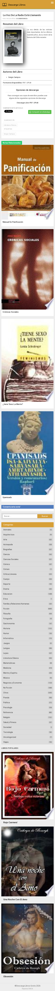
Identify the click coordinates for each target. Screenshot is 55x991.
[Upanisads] (27, 453)
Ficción (6, 609)
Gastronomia (9, 623)
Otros (5, 693)
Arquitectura (8, 535)
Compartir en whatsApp (41, 112)
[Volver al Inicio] (14, 5)
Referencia (8, 712)
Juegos (6, 643)
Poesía (6, 698)
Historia (6, 628)
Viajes (6, 742)
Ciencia (6, 554)
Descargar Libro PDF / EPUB (27, 103)
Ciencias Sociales (10, 559)
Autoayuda (8, 544)
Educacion (7, 594)
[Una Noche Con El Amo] (27, 897)
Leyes (5, 653)
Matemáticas (9, 663)
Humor (6, 633)
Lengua (6, 648)
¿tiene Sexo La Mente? (13, 404)
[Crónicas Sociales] (27, 269)
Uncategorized (9, 737)
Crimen (6, 569)
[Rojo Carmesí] (27, 820)
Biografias (7, 549)
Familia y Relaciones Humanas (16, 604)
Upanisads (7, 497)
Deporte (6, 584)
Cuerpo (6, 579)
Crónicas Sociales (11, 312)
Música (6, 678)
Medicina (7, 668)
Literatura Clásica (10, 125)
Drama (6, 589)
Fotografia (7, 619)
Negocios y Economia (12, 683)
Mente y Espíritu (10, 673)
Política (6, 702)
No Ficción (7, 688)
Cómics (6, 564)
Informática (8, 638)
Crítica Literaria (9, 574)
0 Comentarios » (22, 18)
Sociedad (7, 727)
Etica (5, 599)
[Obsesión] (27, 974)
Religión (6, 717)
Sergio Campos (14, 77)
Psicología (7, 707)
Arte (5, 539)
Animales (7, 530)
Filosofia (6, 614)
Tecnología (8, 732)
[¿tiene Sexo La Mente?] (27, 360)
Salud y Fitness (9, 722)
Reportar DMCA (27, 989)
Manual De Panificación (13, 222)
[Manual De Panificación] (27, 182)
